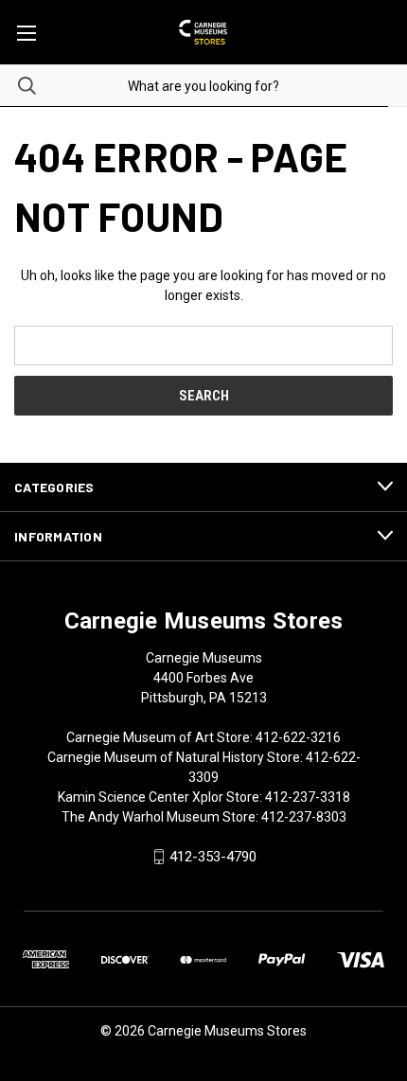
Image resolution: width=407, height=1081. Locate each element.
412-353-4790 (213, 856)
